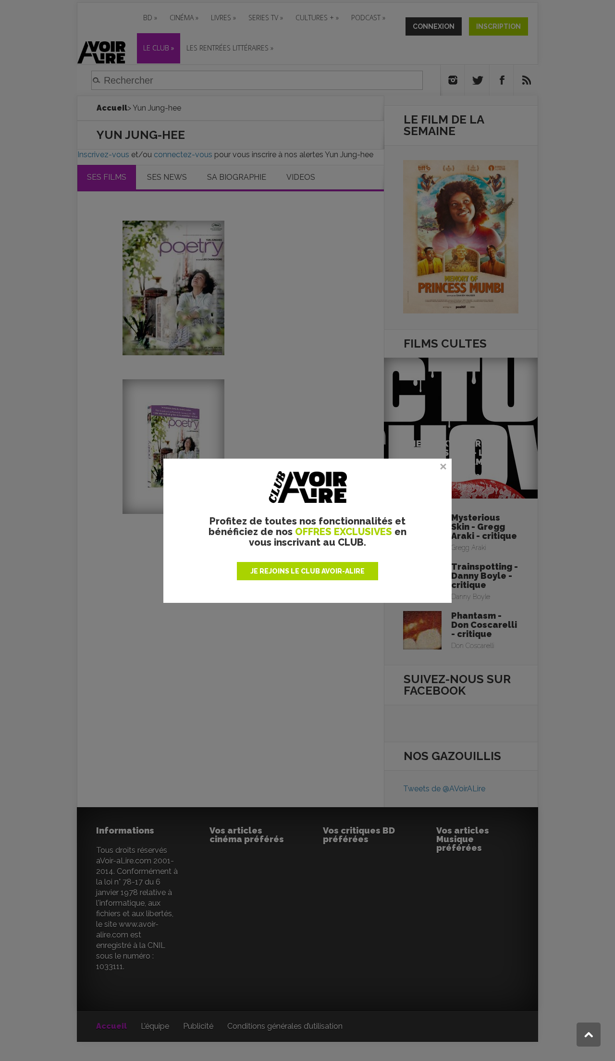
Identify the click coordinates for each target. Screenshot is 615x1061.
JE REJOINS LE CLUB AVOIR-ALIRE (307, 571)
